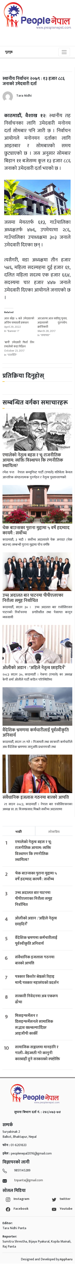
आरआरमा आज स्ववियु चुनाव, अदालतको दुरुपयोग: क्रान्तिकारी (53, 322)
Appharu (66, 1259)
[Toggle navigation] (64, 52)
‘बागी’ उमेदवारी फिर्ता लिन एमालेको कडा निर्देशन (19, 344)
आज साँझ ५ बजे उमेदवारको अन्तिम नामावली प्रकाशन (19, 320)
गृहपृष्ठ (8, 52)
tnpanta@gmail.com (28, 1180)
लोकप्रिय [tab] (54, 832)
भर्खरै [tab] (18, 832)
